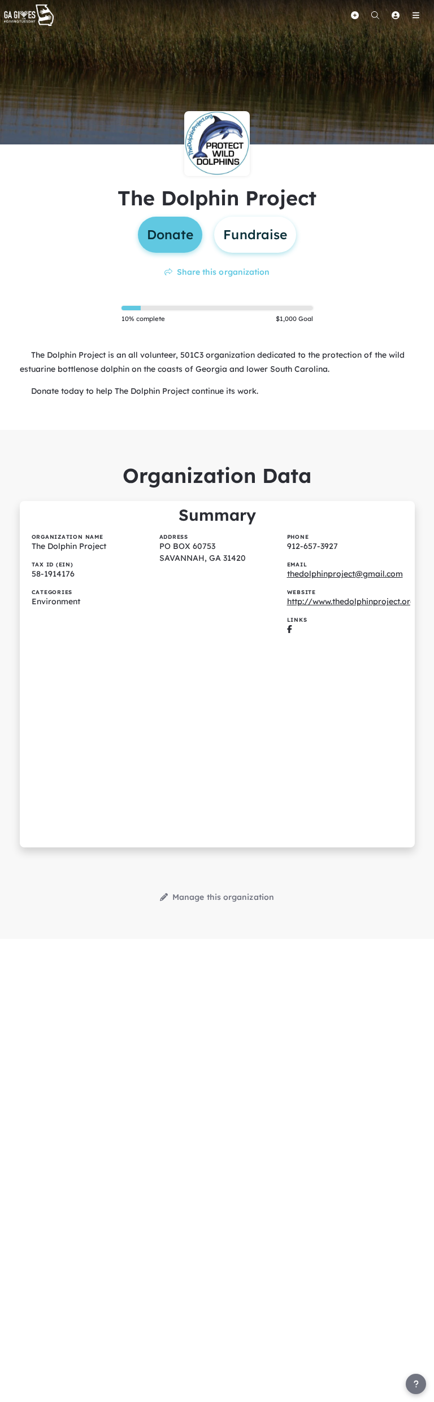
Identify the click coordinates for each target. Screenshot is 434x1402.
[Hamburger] (416, 15)
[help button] (416, 1384)
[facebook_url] (289, 629)
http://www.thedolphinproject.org (351, 601)
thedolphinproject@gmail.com (345, 574)
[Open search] (375, 15)
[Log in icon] (395, 15)
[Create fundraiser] (355, 15)
